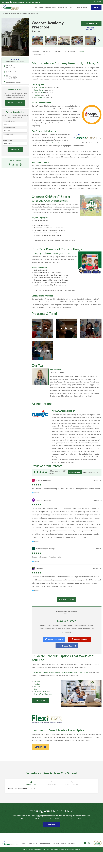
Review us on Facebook (67, 646)
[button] (99, 40)
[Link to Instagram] (89, 843)
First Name (9, 121)
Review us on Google (55, 639)
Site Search (96, 2)
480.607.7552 (76, 849)
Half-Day (37, 686)
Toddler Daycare (39, 90)
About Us (24, 843)
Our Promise (50, 7)
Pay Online (56, 843)
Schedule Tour (91, 23)
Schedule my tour (15, 103)
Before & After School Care (43, 694)
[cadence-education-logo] (10, 843)
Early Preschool (39, 92)
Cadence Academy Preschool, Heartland (25, 2)
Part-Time (37, 684)
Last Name (9, 127)
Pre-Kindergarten (39, 97)
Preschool (37, 95)
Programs (39, 7)
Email (7, 140)
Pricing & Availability (90, 28)
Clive (17, 13)
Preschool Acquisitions (68, 843)
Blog (30, 843)
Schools (9, 13)
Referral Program (45, 843)
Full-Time (37, 682)
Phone (8, 134)
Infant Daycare (39, 87)
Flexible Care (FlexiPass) (42, 691)
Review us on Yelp (80, 639)
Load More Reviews (66, 599)
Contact (96, 7)
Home (4, 13)
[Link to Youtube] (85, 843)
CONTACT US (40, 700)
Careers (72, 7)
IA (14, 13)
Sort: (85, 472)
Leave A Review (75, 472)
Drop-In (36, 689)
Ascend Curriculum (59, 143)
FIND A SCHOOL (83, 7)
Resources (62, 7)
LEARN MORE (40, 747)
